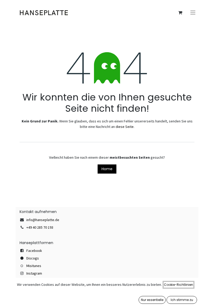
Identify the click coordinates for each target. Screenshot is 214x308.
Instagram (34, 273)
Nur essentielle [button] (152, 300)
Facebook (34, 250)
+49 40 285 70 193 (39, 227)
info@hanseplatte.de (42, 219)
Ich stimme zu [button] (182, 300)
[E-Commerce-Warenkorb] (180, 12)
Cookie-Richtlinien (178, 284)
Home (107, 168)
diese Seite (125, 126)
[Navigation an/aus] (192, 12)
